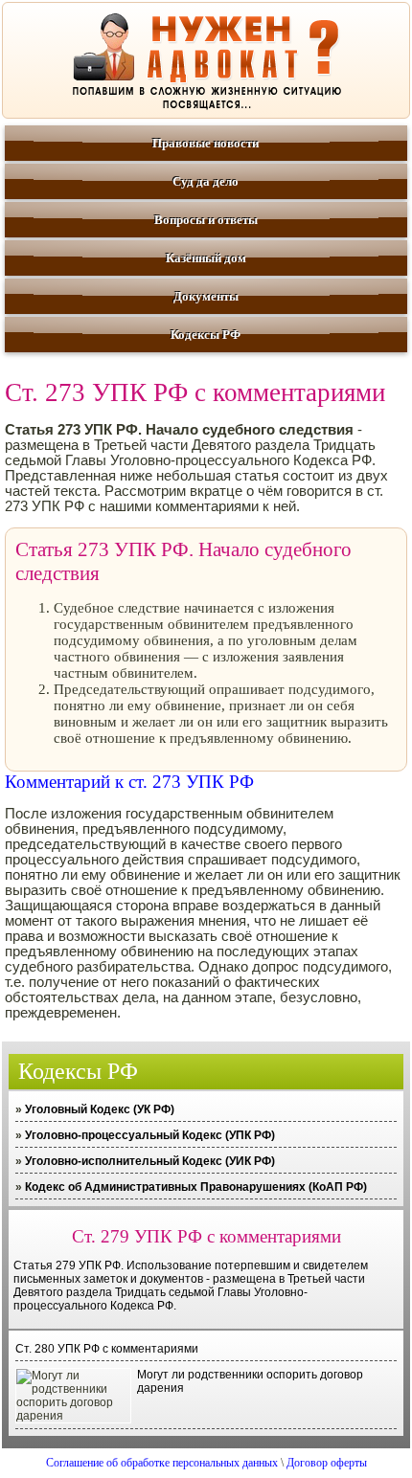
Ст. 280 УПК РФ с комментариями (106, 1348)
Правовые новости (205, 143)
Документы (206, 296)
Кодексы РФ (205, 334)
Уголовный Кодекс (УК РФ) (99, 1109)
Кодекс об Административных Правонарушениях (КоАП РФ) (196, 1187)
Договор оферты (326, 1462)
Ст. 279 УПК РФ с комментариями (206, 1236)
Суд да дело (205, 181)
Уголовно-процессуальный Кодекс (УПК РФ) (150, 1135)
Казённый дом (206, 258)
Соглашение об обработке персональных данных (162, 1462)
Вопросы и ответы (206, 220)
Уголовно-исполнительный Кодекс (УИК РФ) (150, 1161)
